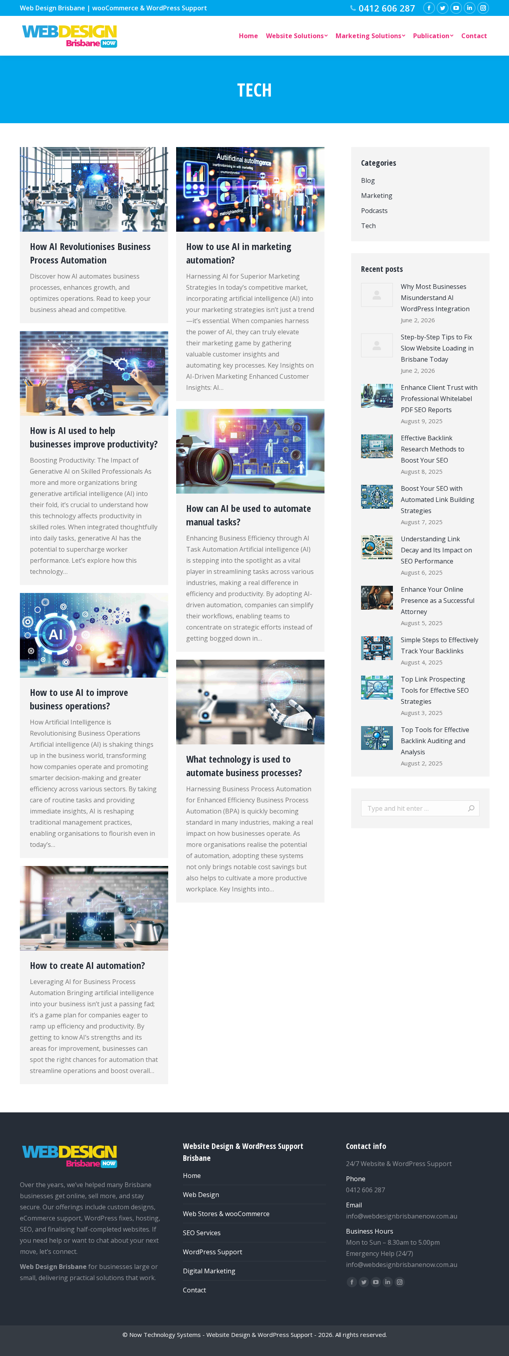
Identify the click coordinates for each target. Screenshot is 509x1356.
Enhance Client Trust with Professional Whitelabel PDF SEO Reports (439, 398)
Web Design (201, 1194)
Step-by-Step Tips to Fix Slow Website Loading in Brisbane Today (437, 348)
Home (192, 1175)
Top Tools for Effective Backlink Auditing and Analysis (435, 740)
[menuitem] (248, 36)
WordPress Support (212, 1252)
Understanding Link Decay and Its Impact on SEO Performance (436, 550)
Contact (194, 1290)
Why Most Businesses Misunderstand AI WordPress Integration (435, 297)
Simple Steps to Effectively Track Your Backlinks (439, 645)
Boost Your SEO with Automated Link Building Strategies (437, 499)
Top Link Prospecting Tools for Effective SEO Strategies (435, 690)
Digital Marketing (209, 1271)
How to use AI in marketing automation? (238, 253)
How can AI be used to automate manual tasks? (248, 515)
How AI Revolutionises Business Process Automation (90, 253)
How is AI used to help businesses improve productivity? (94, 437)
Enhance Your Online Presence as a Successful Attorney (437, 600)
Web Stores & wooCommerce (226, 1213)
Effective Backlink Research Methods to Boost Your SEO (432, 449)
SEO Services (202, 1232)
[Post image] (377, 295)
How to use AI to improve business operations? (79, 699)
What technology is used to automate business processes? (244, 765)
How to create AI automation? (87, 965)
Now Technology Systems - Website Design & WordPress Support (221, 1335)
